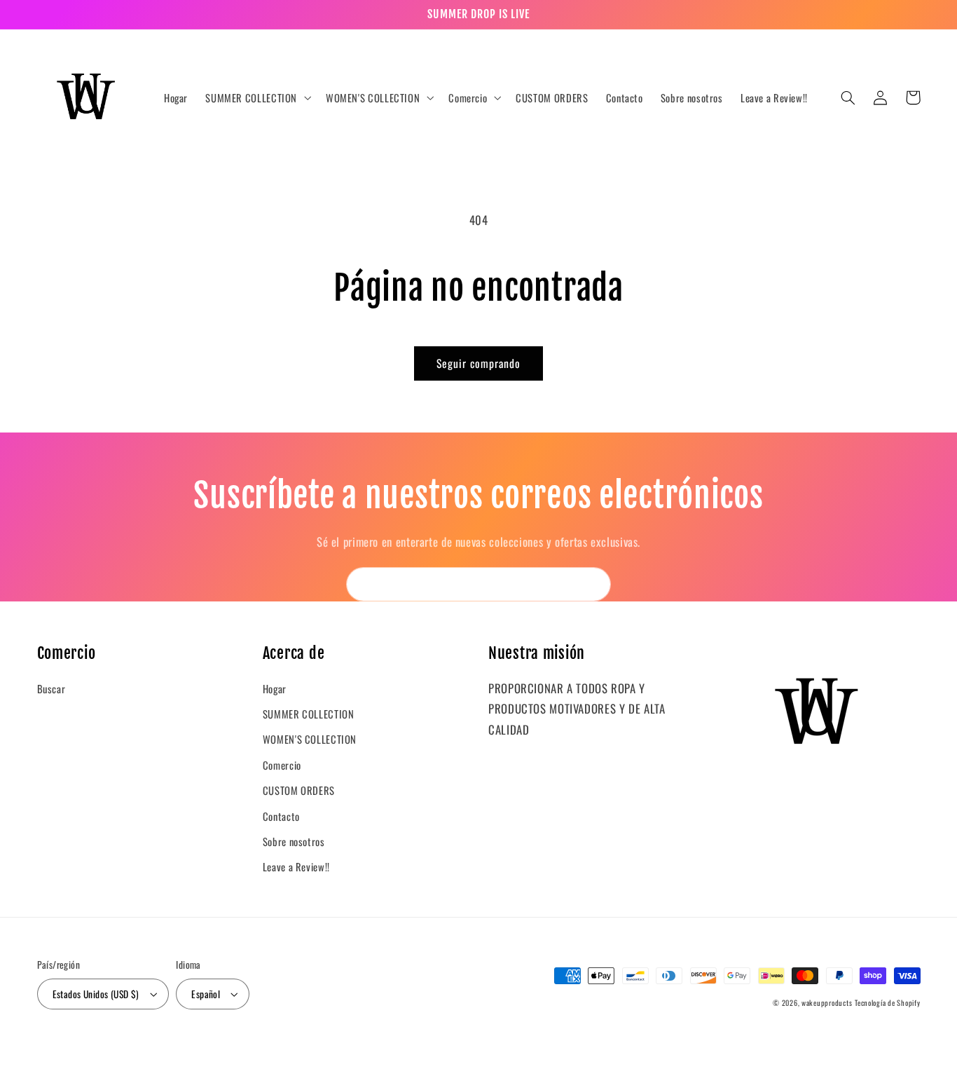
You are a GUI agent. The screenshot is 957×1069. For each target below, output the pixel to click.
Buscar (51, 688)
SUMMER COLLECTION (308, 713)
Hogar (275, 688)
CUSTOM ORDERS (299, 790)
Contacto (281, 816)
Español (205, 994)
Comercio (282, 764)
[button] (257, 98)
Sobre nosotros (294, 841)
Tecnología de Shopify (887, 1002)
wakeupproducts (826, 1002)
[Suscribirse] (594, 584)
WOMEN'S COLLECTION (310, 739)
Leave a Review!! (296, 866)
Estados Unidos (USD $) (96, 994)
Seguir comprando (478, 363)
